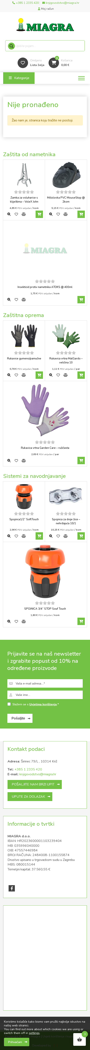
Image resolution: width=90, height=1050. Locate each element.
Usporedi (23, 214)
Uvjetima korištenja (43, 704)
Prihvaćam (15, 1042)
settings (34, 1033)
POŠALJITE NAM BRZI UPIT (33, 784)
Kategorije (21, 78)
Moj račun (47, 9)
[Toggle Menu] (81, 78)
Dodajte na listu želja (16, 214)
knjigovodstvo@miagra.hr (37, 774)
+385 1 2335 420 (28, 769)
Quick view (9, 214)
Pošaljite (18, 718)
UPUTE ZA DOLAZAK (28, 796)
